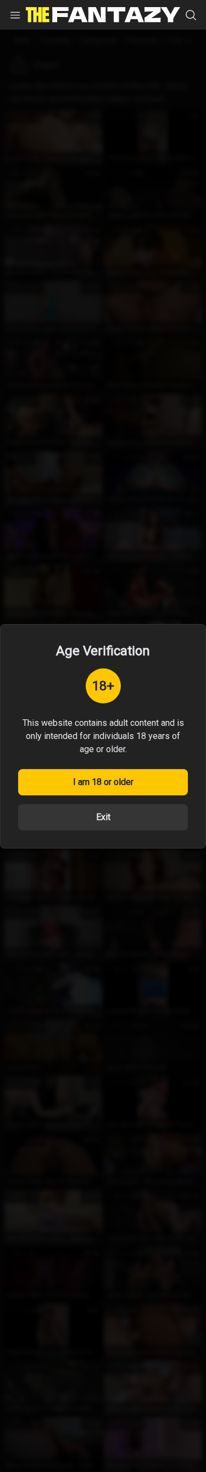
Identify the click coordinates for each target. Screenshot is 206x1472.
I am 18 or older (103, 782)
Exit (103, 817)
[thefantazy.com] (103, 14)
